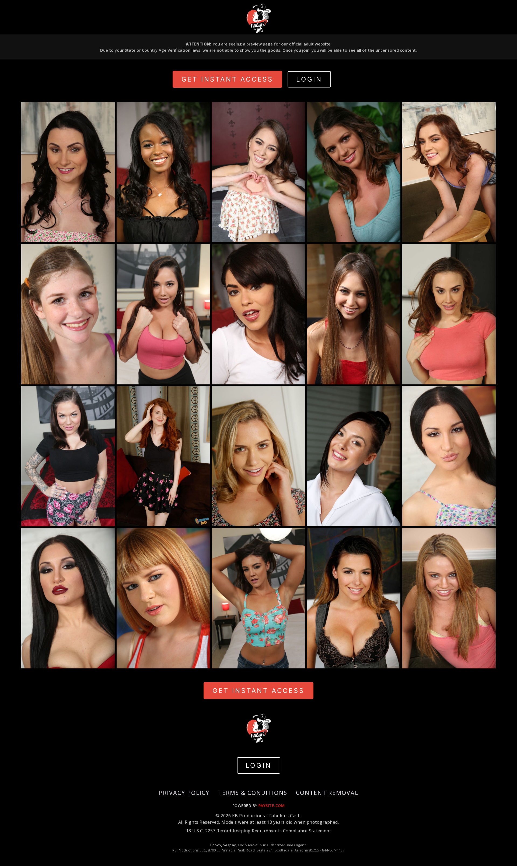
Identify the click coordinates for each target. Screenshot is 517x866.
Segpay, (230, 845)
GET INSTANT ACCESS (227, 79)
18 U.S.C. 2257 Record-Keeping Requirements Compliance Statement (258, 831)
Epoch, (216, 845)
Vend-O (251, 845)
